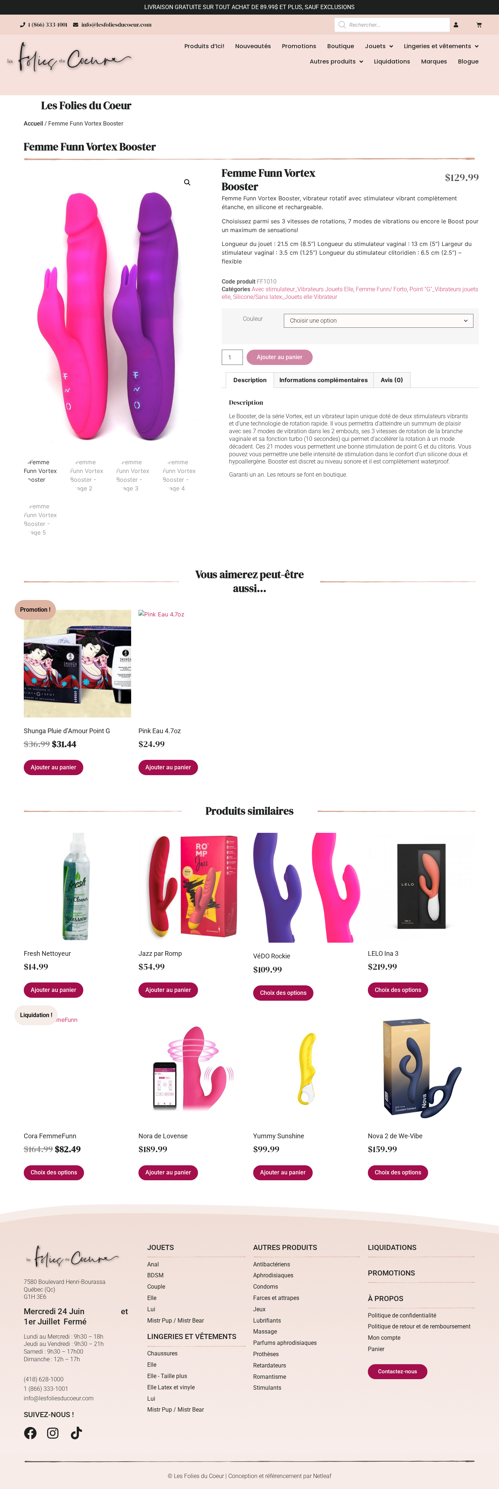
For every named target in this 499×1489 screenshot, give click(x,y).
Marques (434, 61)
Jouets (375, 46)
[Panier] (479, 24)
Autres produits (333, 61)
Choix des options (283, 992)
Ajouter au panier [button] (53, 767)
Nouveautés (253, 46)
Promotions (299, 46)
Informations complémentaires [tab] (323, 380)
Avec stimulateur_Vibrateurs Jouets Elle (302, 289)
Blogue (468, 61)
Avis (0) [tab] (392, 380)
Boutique (340, 46)
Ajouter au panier (279, 357)
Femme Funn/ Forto (381, 289)
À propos (385, 1298)
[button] (187, 182)
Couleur (253, 318)
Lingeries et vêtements (437, 46)
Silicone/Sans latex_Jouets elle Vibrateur (285, 296)
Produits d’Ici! (204, 46)
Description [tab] (250, 380)
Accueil (33, 123)
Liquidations (392, 61)
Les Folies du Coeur (86, 105)
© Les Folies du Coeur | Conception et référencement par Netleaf (249, 1476)
